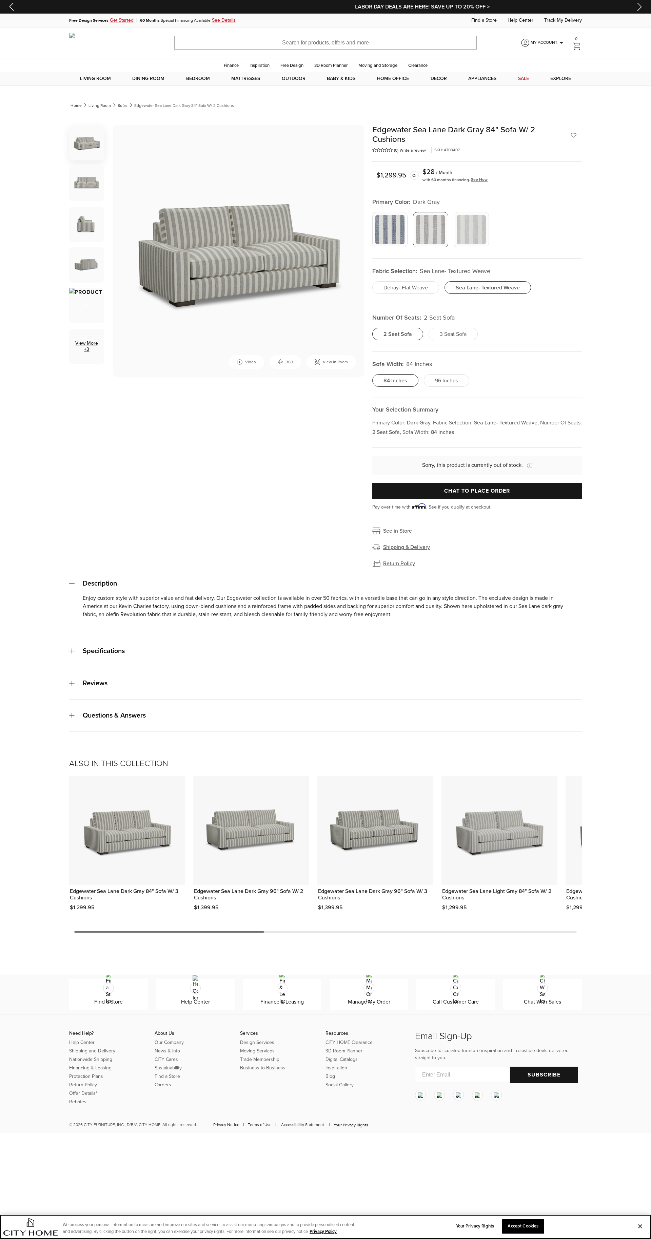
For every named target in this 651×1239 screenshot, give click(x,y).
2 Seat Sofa (397, 334)
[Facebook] (439, 1095)
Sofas (122, 105)
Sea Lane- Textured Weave (488, 287)
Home (76, 105)
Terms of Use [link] (260, 1124)
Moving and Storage (377, 65)
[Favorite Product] (573, 135)
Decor (439, 78)
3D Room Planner (331, 65)
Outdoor (293, 78)
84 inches (395, 380)
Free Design (291, 65)
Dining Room (148, 78)
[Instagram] (420, 1095)
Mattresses (245, 78)
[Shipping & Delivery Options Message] (527, 465)
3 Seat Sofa (453, 334)
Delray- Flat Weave (405, 287)
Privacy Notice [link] (226, 1124)
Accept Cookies (523, 1226)
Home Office (393, 78)
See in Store (397, 531)
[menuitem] (95, 78)
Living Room (95, 78)
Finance (231, 65)
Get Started (122, 20)
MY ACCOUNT (548, 43)
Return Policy (399, 563)
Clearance (418, 65)
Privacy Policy (323, 1231)
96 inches (446, 380)
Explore (560, 78)
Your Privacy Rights (351, 1125)
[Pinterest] (477, 1095)
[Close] (640, 1226)
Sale (523, 78)
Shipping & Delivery (406, 547)
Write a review (413, 150)
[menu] (325, 78)
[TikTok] (496, 1095)
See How (479, 179)
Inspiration (260, 65)
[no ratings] (382, 150)
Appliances (482, 78)
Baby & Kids (341, 78)
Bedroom (198, 78)
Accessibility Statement (302, 1124)
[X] (458, 1095)
